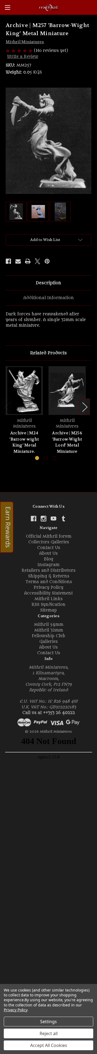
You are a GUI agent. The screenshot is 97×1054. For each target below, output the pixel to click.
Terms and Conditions (48, 582)
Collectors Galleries (48, 542)
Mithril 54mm (48, 624)
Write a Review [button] (22, 56)
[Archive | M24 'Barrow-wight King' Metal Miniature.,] (24, 390)
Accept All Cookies (48, 1045)
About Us (48, 553)
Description (48, 282)
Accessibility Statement (48, 593)
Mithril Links (48, 599)
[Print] (27, 261)
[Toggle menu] (7, 7)
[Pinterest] (47, 261)
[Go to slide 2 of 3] (46, 458)
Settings (48, 1022)
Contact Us (48, 548)
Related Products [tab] (48, 353)
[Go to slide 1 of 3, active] (37, 458)
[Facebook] (8, 261)
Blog (48, 559)
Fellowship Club (48, 636)
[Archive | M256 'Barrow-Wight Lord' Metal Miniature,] (67, 390)
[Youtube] (53, 518)
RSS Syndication (48, 604)
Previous (7, 407)
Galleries (48, 641)
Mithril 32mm (48, 630)
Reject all (49, 1033)
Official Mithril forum (48, 536)
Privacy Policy (48, 587)
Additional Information (48, 297)
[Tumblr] (63, 518)
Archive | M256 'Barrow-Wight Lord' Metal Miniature (67, 442)
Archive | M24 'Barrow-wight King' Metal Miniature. (24, 442)
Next (84, 407)
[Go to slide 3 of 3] (54, 458)
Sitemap (48, 610)
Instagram (48, 565)
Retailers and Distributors (48, 570)
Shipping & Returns (48, 576)
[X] (37, 261)
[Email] (18, 261)
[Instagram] (43, 518)
